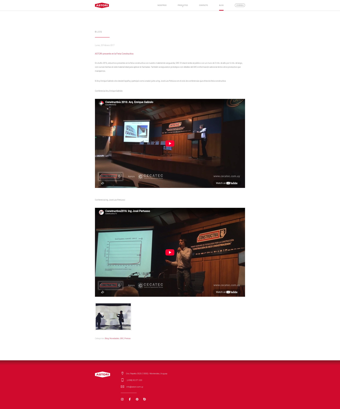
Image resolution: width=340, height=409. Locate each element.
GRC (122, 338)
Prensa (127, 338)
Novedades (114, 338)
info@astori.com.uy (134, 387)
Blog (107, 338)
